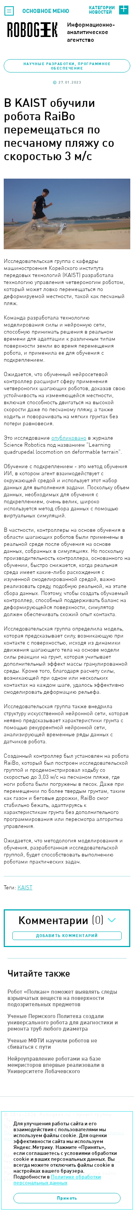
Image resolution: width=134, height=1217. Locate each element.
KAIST (24, 887)
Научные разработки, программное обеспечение (67, 65)
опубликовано (68, 438)
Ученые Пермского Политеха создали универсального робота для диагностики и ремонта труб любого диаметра (62, 1022)
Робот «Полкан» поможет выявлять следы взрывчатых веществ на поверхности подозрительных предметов (62, 997)
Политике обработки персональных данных (57, 1180)
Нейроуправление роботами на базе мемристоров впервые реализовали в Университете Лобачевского (55, 1064)
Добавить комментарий (67, 935)
